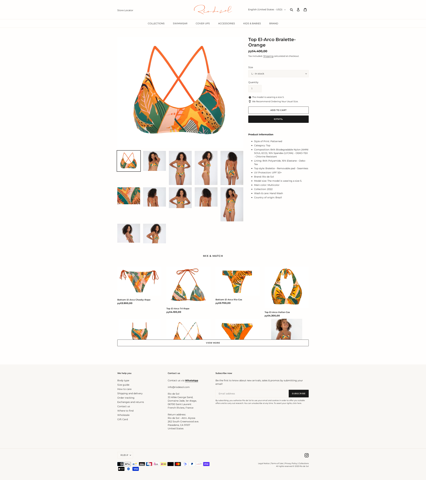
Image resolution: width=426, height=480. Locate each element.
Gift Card (122, 419)
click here (297, 403)
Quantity (253, 82)
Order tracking (125, 397)
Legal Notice (264, 463)
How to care (124, 389)
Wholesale (123, 415)
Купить (278, 119)
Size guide (123, 384)
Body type (123, 380)
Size (250, 67)
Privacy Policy (291, 463)
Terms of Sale (277, 463)
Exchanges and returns (130, 402)
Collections (304, 463)
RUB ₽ (124, 455)
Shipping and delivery (130, 393)
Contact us (123, 406)
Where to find (125, 410)
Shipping (268, 56)
